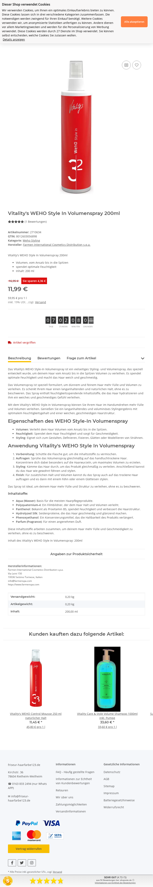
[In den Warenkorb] (11, 55)
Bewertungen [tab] (48, 358)
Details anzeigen (14, 39)
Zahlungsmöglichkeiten (71, 804)
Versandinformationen (71, 811)
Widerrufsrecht (114, 807)
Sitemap (109, 786)
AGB (106, 779)
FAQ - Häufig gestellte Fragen (75, 772)
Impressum (111, 793)
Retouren (62, 790)
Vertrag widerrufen (29, 849)
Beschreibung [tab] (19, 358)
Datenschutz (112, 772)
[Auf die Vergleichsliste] (126, 65)
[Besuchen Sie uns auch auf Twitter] (22, 862)
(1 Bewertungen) (36, 221)
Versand (40, 302)
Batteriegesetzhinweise (119, 800)
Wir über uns (64, 797)
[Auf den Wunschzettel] (136, 65)
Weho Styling (31, 240)
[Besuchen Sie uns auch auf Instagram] (32, 862)
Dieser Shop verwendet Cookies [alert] (26, 4)
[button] (142, 358)
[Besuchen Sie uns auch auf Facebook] (12, 862)
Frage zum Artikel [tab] (81, 358)
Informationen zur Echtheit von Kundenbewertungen (74, 781)
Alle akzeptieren (134, 21)
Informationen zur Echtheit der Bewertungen (115, 883)
